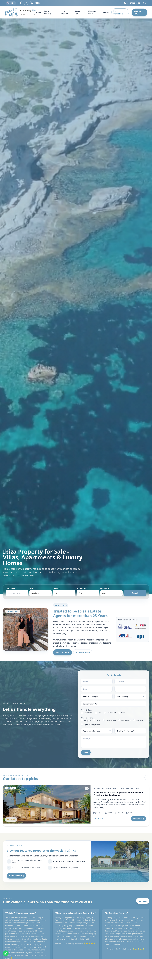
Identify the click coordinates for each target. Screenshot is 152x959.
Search (135, 593)
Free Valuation (118, 12)
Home (38, 12)
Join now (142, 901)
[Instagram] (26, 3)
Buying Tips (80, 12)
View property (138, 818)
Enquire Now (137, 12)
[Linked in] (32, 3)
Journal (106, 12)
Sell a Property (64, 12)
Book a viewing (16, 875)
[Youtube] (37, 3)
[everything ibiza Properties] (20, 12)
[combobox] (17, 593)
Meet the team (92, 12)
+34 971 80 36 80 (133, 3)
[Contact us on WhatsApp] (6, 953)
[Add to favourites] (87, 788)
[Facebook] (20, 3)
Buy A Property (51, 12)
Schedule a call (83, 652)
